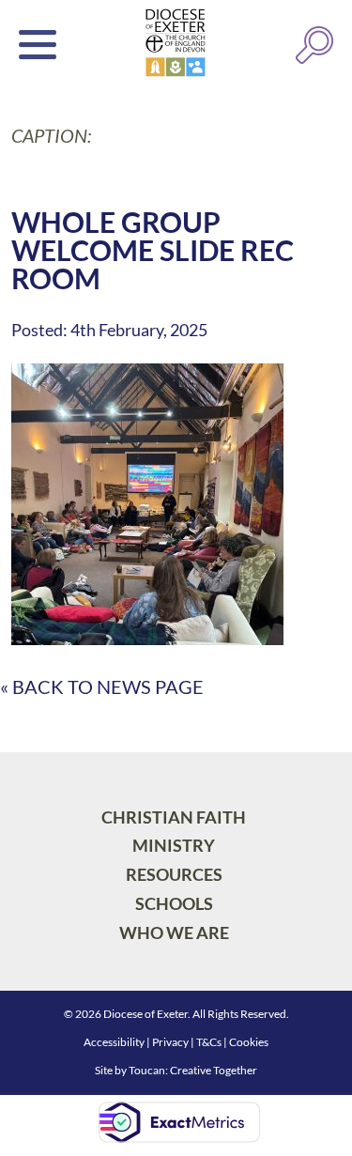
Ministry (173, 845)
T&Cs (209, 1042)
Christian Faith (173, 817)
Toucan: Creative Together (193, 1070)
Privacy (170, 1042)
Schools (174, 903)
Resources (174, 874)
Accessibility (114, 1042)
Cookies (248, 1042)
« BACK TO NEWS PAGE (102, 686)
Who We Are (174, 932)
